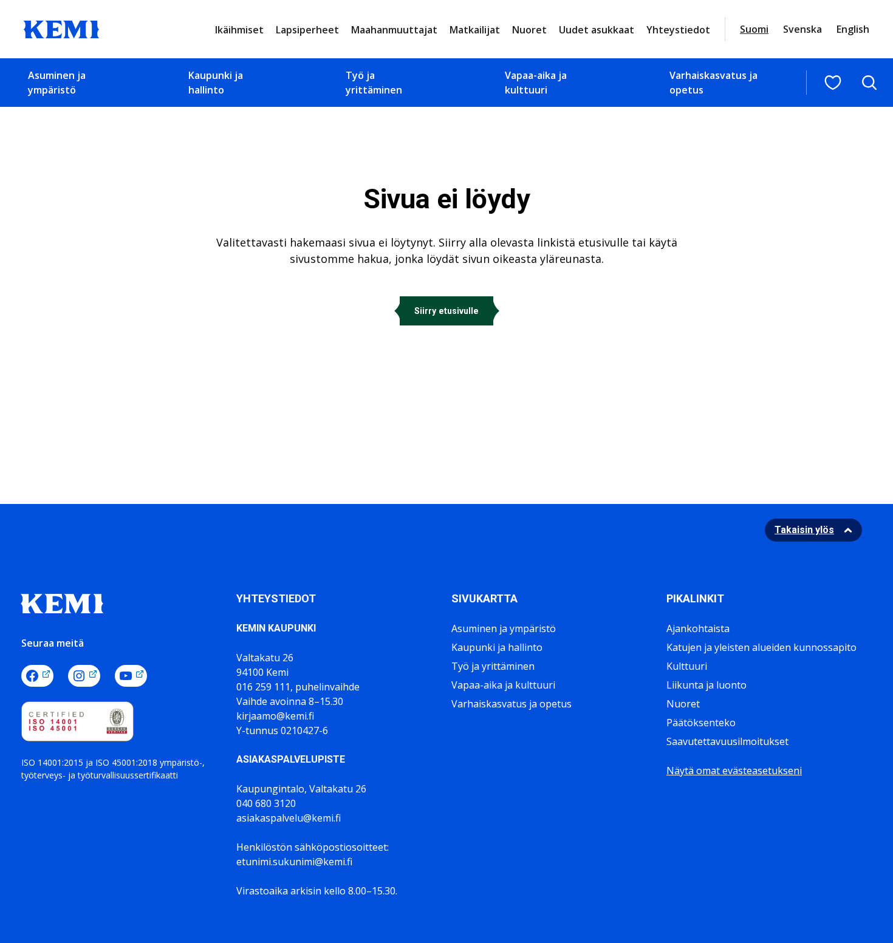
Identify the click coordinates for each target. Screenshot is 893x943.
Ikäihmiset (239, 29)
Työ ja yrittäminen (374, 83)
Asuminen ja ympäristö (57, 83)
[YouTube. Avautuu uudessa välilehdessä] (131, 676)
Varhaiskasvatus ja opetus (713, 83)
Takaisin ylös (804, 530)
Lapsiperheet (307, 29)
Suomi (754, 29)
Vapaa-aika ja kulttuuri (536, 83)
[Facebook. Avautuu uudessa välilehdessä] (37, 676)
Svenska (802, 29)
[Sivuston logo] (61, 28)
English (853, 29)
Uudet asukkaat (596, 29)
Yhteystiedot (678, 29)
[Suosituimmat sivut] (832, 82)
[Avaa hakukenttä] (869, 82)
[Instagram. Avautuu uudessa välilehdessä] (84, 676)
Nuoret (529, 29)
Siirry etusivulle (446, 311)
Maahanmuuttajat (394, 29)
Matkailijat (475, 29)
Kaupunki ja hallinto (215, 83)
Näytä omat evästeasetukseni (734, 770)
